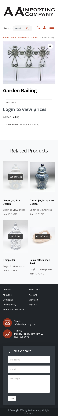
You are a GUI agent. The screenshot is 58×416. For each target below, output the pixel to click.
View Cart (33, 299)
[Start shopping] (39, 27)
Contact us (8, 299)
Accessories (23, 37)
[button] (27, 28)
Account (33, 294)
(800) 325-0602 (21, 336)
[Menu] (51, 27)
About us (7, 294)
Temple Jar (9, 260)
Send (12, 398)
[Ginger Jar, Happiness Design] (42, 177)
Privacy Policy (9, 304)
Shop (13, 37)
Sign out (33, 304)
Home (6, 37)
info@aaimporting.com (25, 324)
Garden (34, 37)
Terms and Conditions (13, 309)
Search (7, 28)
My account (45, 27)
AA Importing (34, 410)
